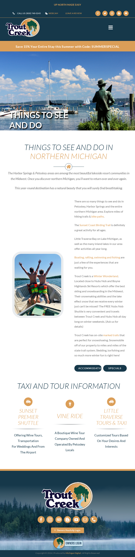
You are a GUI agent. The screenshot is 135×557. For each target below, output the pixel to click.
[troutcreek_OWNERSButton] (67, 537)
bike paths (97, 216)
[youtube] (126, 13)
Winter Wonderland (106, 276)
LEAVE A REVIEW (73, 13)
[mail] (85, 519)
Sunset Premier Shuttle (28, 416)
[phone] (93, 519)
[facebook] (98, 13)
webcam (53, 13)
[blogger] (119, 13)
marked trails (111, 335)
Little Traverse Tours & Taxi (111, 416)
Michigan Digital (73, 553)
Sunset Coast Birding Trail (95, 225)
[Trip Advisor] (58, 519)
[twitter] (105, 13)
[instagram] (112, 13)
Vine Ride (70, 416)
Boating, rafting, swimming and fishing (97, 257)
